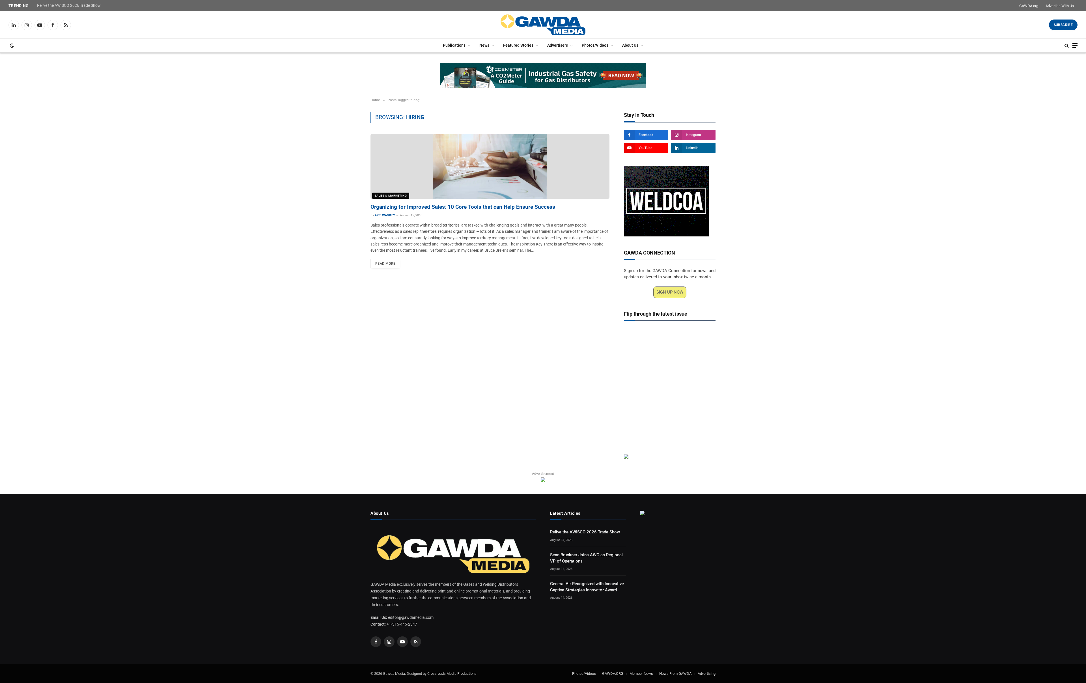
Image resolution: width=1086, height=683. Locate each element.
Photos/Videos (595, 45)
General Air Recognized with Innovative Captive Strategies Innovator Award (587, 586)
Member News (641, 673)
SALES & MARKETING (390, 195)
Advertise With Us (1060, 6)
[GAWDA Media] (543, 25)
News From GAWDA (675, 673)
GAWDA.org (1028, 6)
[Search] (1066, 45)
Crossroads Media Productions (452, 673)
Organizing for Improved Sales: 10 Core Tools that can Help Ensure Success (462, 207)
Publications (454, 45)
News (484, 45)
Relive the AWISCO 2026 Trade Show (69, 5)
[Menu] (1075, 45)
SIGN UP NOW (669, 292)
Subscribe (1063, 25)
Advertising (707, 673)
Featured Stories (518, 45)
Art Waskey (385, 215)
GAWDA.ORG (612, 673)
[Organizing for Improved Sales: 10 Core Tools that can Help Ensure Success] (489, 166)
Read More (385, 264)
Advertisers (557, 45)
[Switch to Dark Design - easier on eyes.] (11, 45)
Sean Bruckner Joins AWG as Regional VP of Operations (586, 557)
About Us (630, 45)
